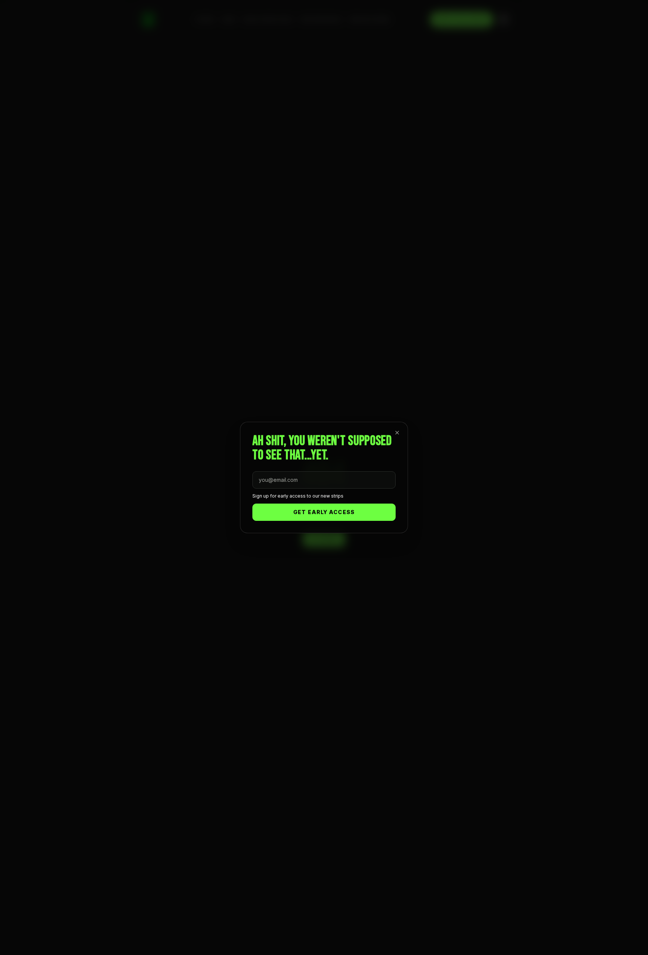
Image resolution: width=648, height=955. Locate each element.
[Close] (397, 433)
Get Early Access (324, 512)
